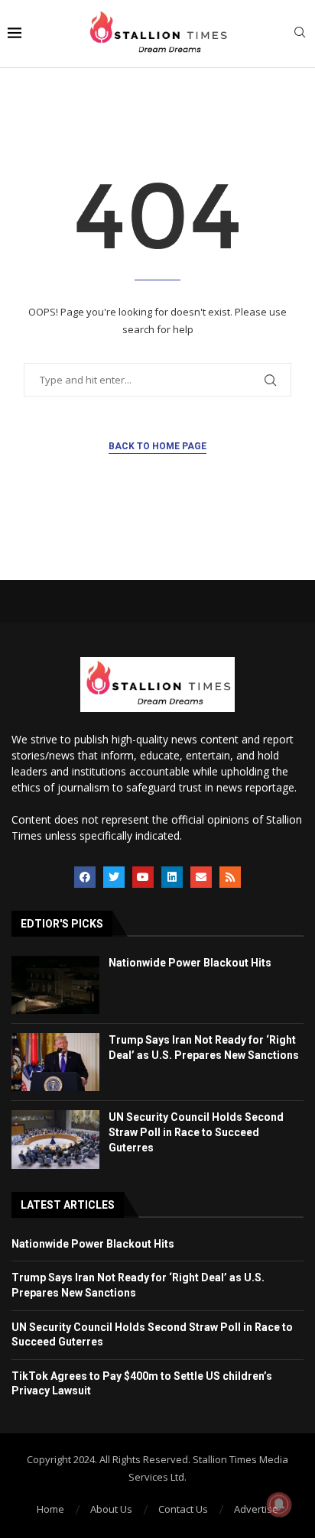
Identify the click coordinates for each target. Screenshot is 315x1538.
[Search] (299, 34)
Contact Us (183, 1509)
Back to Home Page (157, 446)
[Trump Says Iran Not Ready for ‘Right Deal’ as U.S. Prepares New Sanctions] (55, 1062)
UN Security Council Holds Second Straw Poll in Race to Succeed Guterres (196, 1132)
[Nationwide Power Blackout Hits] (55, 985)
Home (50, 1509)
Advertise (256, 1509)
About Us (111, 1509)
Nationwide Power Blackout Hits (190, 963)
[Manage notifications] (279, 1504)
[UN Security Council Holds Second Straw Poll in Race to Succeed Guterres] (55, 1139)
